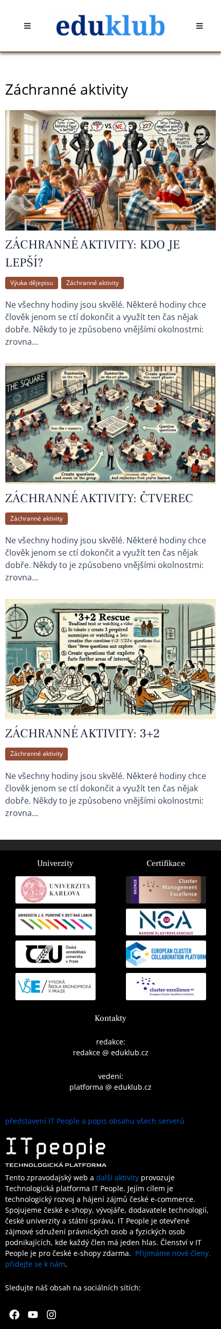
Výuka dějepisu (31, 282)
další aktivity (117, 1177)
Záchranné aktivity (92, 282)
